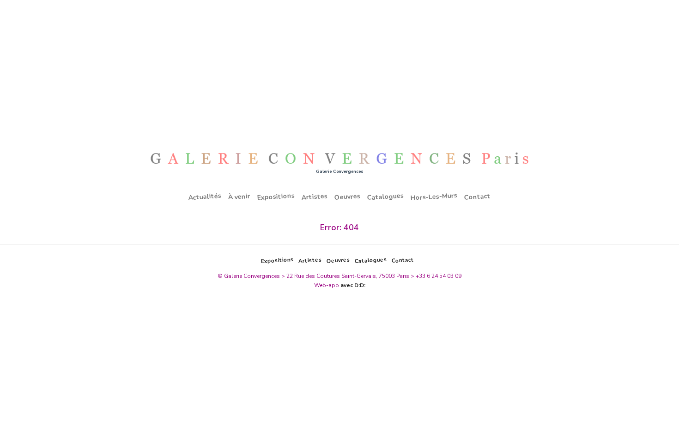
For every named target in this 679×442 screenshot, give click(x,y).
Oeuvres (347, 196)
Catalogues (385, 197)
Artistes (315, 196)
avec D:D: (352, 285)
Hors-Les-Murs (434, 197)
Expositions (276, 197)
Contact (477, 196)
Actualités (205, 196)
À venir (239, 197)
